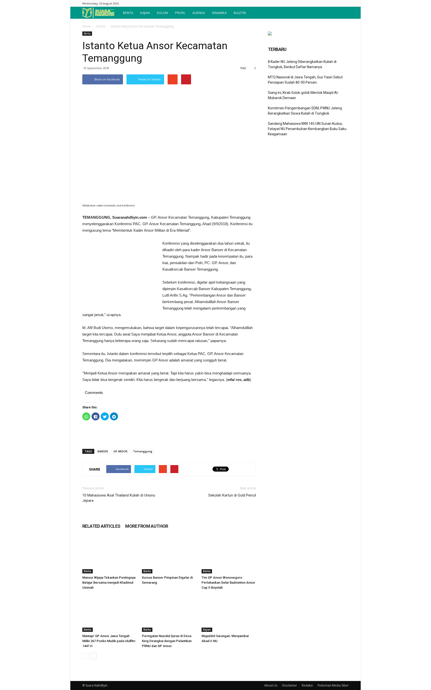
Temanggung (142, 451)
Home (86, 26)
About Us (270, 685)
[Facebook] (345, 3)
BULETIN (240, 12)
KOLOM (162, 12)
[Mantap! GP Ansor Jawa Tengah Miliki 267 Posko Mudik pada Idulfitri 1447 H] (109, 613)
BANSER (103, 451)
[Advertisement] (119, 273)
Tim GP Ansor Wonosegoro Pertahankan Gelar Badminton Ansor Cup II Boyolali (228, 582)
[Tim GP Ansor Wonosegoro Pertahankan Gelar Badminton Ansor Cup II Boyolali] (229, 554)
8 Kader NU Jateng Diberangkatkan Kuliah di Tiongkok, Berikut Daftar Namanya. (302, 64)
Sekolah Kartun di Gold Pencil (232, 495)
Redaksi (307, 685)
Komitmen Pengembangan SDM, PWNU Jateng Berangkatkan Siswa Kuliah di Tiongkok (305, 110)
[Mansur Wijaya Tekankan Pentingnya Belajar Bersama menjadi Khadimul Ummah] (109, 554)
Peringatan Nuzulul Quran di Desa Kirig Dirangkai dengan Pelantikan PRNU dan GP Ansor (167, 641)
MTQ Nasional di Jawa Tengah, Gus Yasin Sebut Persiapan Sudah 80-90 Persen (305, 79)
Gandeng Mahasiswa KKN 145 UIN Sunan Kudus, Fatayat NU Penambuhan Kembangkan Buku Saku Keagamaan (307, 129)
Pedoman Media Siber (333, 685)
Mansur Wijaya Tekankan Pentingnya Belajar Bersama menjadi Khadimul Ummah (108, 582)
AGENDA (198, 12)
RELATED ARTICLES (101, 526)
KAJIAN (145, 12)
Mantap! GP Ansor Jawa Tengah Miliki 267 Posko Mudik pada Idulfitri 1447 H (108, 641)
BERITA (128, 12)
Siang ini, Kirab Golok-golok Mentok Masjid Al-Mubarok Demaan (303, 95)
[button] (343, 13)
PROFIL (180, 12)
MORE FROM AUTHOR (146, 526)
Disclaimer (289, 685)
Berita (101, 26)
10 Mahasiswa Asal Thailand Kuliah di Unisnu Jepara (118, 498)
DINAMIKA (219, 12)
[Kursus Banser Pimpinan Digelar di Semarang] (169, 554)
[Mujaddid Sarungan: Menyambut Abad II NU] (229, 613)
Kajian (207, 629)
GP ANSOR (120, 451)
